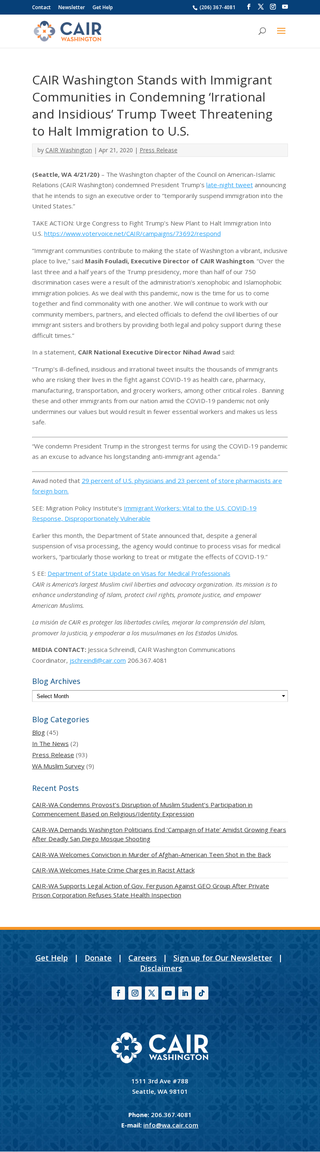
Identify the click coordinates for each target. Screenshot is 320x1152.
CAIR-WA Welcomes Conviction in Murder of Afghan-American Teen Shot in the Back (151, 854)
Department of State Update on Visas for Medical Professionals (139, 573)
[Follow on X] (151, 993)
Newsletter (71, 7)
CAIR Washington (68, 150)
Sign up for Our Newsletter (222, 958)
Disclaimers (161, 968)
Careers (142, 958)
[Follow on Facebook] (118, 993)
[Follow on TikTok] (201, 993)
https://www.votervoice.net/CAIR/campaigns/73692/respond (132, 233)
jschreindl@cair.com (98, 660)
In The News (50, 743)
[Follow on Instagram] (135, 993)
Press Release (159, 150)
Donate (98, 958)
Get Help (102, 7)
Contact (41, 7)
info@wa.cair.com (170, 1125)
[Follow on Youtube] (168, 993)
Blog (38, 732)
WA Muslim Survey (58, 766)
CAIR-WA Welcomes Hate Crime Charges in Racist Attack (113, 870)
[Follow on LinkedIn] (185, 993)
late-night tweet (229, 185)
